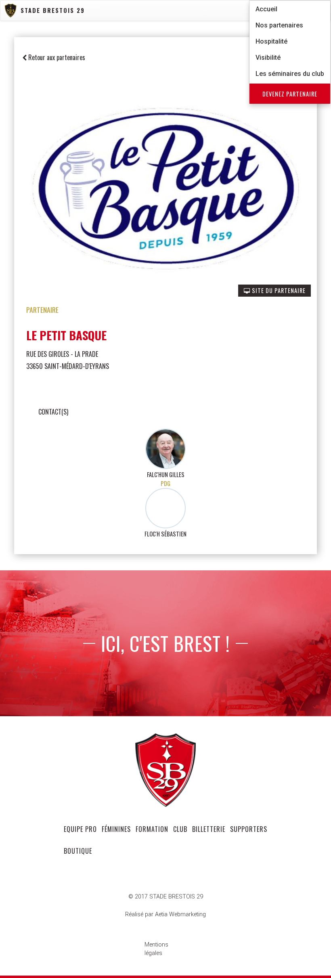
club (180, 829)
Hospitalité (271, 41)
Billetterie (208, 829)
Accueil (266, 9)
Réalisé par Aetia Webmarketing (165, 914)
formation (152, 829)
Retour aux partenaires (56, 57)
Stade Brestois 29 (53, 10)
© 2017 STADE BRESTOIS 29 (165, 896)
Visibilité (268, 57)
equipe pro (80, 829)
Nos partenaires (279, 25)
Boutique (78, 851)
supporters (248, 829)
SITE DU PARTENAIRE (278, 290)
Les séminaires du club (290, 73)
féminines (116, 829)
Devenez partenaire (289, 94)
